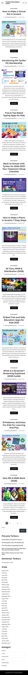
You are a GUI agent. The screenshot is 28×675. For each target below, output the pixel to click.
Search (3, 527)
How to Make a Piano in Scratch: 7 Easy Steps (12, 553)
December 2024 (6, 617)
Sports (3, 659)
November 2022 (6, 643)
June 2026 (4, 575)
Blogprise (20, 672)
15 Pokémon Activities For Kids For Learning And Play (14, 425)
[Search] (25, 2)
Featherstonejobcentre (13, 2)
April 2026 (4, 580)
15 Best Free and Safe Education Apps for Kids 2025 (14, 320)
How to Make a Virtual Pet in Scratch (12, 539)
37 (17, 523)
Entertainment (14, 8)
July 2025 (4, 601)
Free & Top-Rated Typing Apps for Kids (14, 114)
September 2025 (6, 596)
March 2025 (5, 610)
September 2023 (6, 624)
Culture (3, 653)
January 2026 (5, 587)
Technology (4, 665)
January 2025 (5, 615)
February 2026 (5, 584)
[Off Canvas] (2, 2)
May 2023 (4, 633)
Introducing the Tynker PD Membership (14, 61)
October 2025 (5, 594)
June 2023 (4, 631)
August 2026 (5, 570)
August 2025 (5, 598)
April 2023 (4, 636)
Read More (14, 50)
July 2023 (4, 629)
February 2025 (5, 612)
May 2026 (4, 577)
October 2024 (5, 622)
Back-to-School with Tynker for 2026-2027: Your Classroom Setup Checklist (14, 549)
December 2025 (6, 589)
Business (4, 650)
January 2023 (5, 640)
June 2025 (4, 603)
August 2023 (5, 626)
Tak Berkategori (5, 662)
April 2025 (4, 608)
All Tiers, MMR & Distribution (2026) (14, 270)
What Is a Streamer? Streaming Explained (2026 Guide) (14, 373)
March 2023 (5, 638)
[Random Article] (23, 2)
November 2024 (6, 619)
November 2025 (6, 591)
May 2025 (4, 605)
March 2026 (5, 582)
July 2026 (4, 573)
